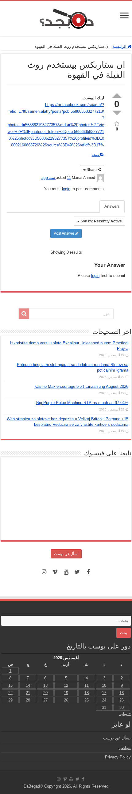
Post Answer (64, 233)
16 (121, 692)
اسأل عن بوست (66, 554)
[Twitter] (77, 572)
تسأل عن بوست (117, 738)
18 (86, 692)
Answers (112, 206)
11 (86, 685)
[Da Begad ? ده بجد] (66, 17)
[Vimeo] (55, 572)
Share (92, 170)
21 (28, 692)
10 (104, 685)
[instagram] (44, 572)
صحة (96, 155)
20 (45, 692)
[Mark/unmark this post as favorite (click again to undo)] (117, 123)
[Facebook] (88, 572)
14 (28, 685)
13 (45, 685)
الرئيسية (120, 46)
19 (66, 692)
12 (66, 685)
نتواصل (124, 747)
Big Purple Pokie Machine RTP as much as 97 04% (82, 402)
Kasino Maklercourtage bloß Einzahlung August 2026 (81, 386)
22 (10, 692)
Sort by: (101, 221)
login (66, 189)
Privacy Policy (118, 757)
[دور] (24, 313)
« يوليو (125, 713)
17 (104, 692)
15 (10, 685)
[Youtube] (66, 572)
